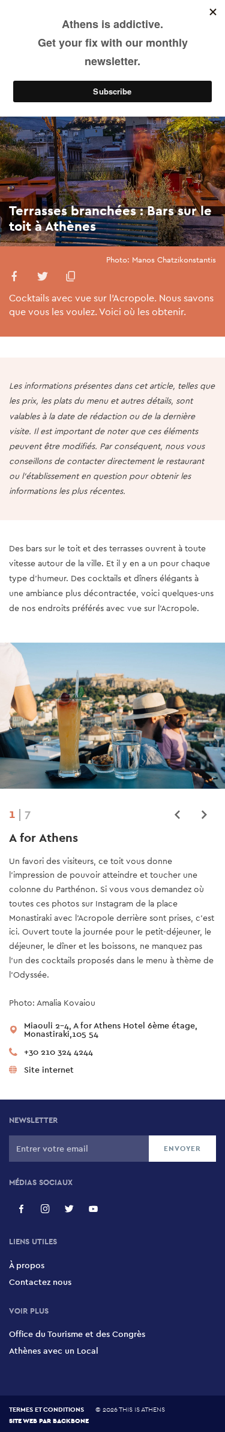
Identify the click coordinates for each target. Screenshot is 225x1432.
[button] (14, 278)
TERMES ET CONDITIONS (46, 1409)
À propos (26, 1265)
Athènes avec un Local (53, 1350)
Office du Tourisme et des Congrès (77, 1334)
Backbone (71, 1420)
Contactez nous (40, 1282)
